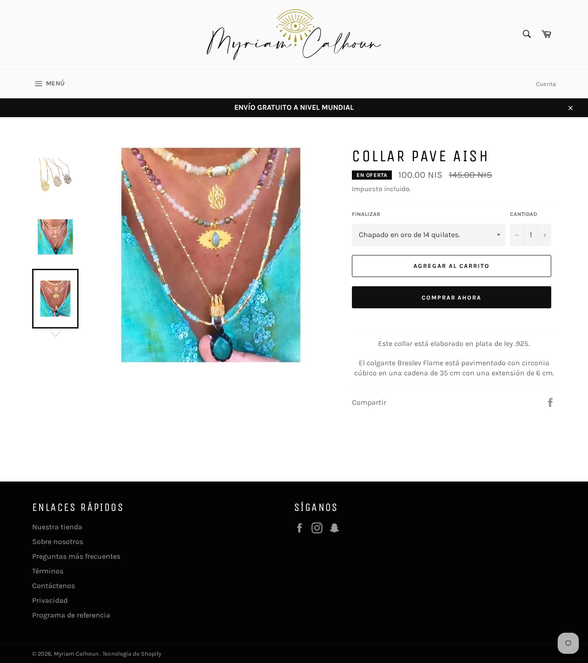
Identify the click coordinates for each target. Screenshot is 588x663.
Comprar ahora (451, 297)
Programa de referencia (71, 615)
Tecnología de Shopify (131, 653)
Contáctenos (53, 585)
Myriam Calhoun (77, 653)
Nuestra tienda (57, 526)
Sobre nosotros (57, 541)
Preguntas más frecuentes (76, 556)
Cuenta (546, 83)
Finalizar (366, 214)
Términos (47, 571)
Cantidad (523, 214)
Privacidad (50, 600)
